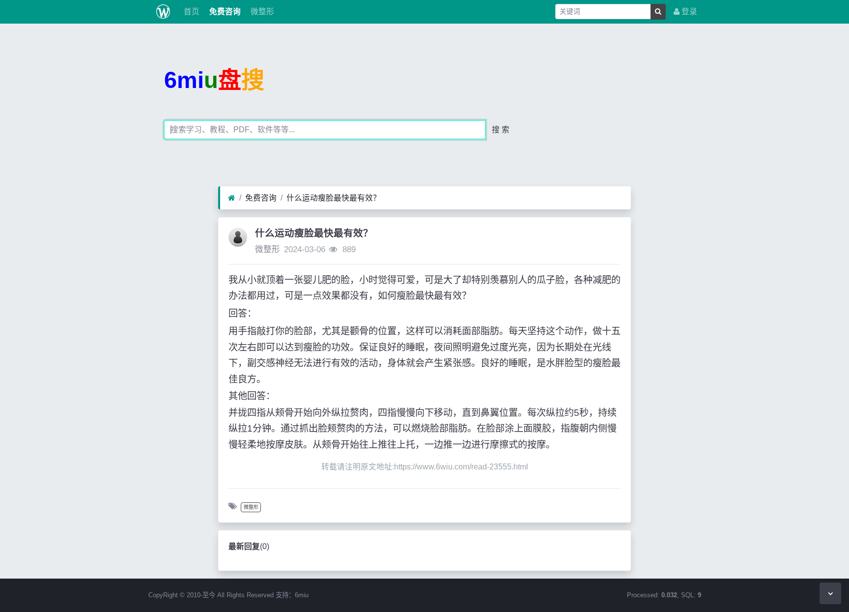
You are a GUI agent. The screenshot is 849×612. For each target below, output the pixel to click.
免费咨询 (224, 11)
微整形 (261, 11)
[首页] (231, 198)
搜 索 (500, 129)
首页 (190, 11)
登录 (688, 11)
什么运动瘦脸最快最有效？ (333, 198)
